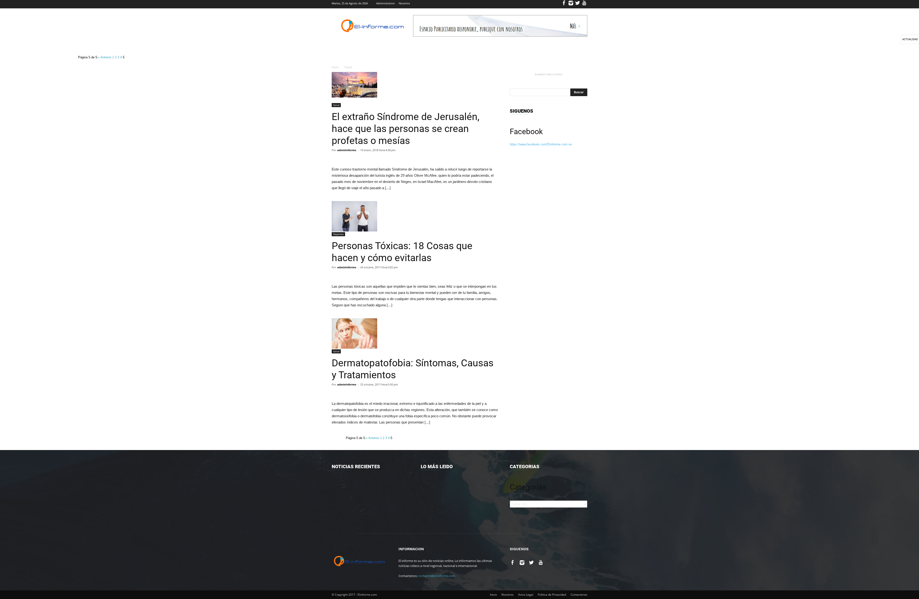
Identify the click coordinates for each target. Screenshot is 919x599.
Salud (348, 67)
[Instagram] (571, 4)
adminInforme (346, 150)
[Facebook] (564, 4)
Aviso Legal (525, 595)
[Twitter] (578, 4)
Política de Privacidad (552, 595)
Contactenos (579, 595)
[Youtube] (584, 4)
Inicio (335, 67)
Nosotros (404, 3)
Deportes (338, 234)
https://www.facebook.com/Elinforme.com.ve (541, 144)
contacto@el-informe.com (436, 576)
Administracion (385, 3)
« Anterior (105, 57)
